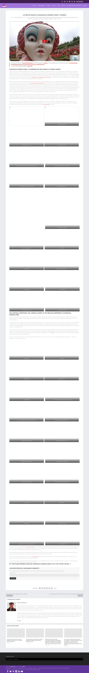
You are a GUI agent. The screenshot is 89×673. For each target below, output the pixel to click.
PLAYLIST (54, 5)
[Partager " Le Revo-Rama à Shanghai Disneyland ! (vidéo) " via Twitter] (42, 588)
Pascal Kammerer (18, 17)
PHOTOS (63, 5)
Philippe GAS (34, 77)
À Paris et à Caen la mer (33, 661)
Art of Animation (35, 556)
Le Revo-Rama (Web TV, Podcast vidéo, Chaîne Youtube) (41, 17)
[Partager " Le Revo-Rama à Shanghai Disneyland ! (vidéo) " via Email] (49, 588)
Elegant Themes (12, 658)
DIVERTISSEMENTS (41, 5)
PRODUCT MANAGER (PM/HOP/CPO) (74, 5)
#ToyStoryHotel (26, 64)
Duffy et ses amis (30, 546)
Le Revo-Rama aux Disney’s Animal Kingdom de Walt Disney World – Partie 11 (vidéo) (34, 632)
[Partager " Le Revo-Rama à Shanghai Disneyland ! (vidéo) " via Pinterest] (44, 588)
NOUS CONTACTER (63, 660)
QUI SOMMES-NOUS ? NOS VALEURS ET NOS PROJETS (41, 660)
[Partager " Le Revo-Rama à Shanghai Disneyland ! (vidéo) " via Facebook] (39, 588)
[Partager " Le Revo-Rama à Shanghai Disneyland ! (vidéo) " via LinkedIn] (47, 588)
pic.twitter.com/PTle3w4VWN (37, 64)
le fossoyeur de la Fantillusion (44, 77)
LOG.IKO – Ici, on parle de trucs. (15, 661)
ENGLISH (84, 5)
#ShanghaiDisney (73, 63)
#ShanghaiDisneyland (27, 63)
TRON (53, 332)
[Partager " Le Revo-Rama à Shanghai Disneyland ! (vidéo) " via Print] (51, 588)
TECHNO (34, 5)
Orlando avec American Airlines (36, 83)
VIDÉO (58, 5)
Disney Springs (46, 104)
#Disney (46, 63)
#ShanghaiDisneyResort (16, 64)
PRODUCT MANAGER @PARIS (15, 660)
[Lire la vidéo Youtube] (44, 41)
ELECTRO (48, 5)
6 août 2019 (29, 66)
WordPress (23, 658)
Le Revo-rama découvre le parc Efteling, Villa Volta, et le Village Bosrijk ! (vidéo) (14, 632)
